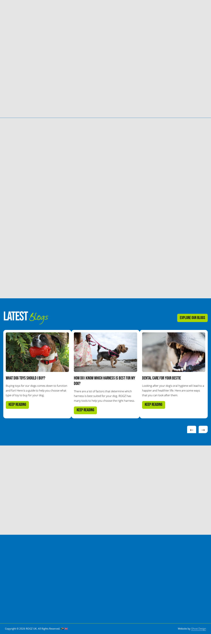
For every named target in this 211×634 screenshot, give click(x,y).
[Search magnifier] (170, 8)
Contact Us (187, 7)
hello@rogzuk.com (190, 575)
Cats (35, 8)
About (110, 8)
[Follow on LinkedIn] (187, 590)
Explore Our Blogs (192, 317)
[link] (7, 81)
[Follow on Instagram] (196, 590)
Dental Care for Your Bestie (161, 378)
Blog (122, 8)
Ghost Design (198, 628)
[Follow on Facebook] (170, 590)
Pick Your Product (90, 8)
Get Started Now (20, 505)
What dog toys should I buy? (25, 378)
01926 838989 (186, 554)
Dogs (50, 8)
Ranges (67, 8)
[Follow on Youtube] (179, 590)
